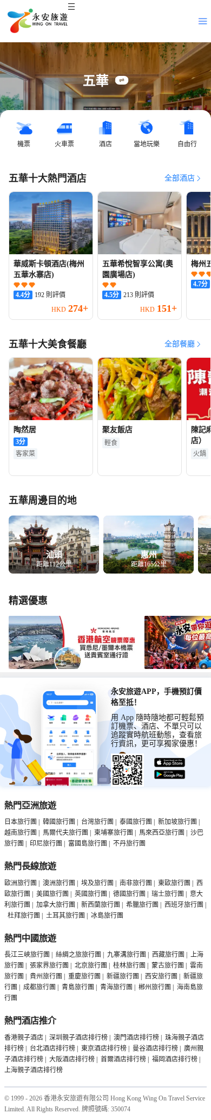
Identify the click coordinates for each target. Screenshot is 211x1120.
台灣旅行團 (97, 822)
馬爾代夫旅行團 (65, 832)
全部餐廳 (179, 344)
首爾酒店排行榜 (123, 1059)
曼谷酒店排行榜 (155, 1048)
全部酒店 (179, 178)
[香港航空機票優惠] (74, 667)
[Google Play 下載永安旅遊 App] (170, 775)
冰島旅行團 (107, 915)
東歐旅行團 (174, 883)
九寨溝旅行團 (126, 954)
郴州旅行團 (155, 987)
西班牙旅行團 (183, 905)
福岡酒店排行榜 (174, 1059)
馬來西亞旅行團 (161, 832)
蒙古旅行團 (167, 965)
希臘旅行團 (142, 905)
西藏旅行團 (168, 954)
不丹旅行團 (129, 843)
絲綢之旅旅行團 (78, 954)
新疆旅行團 (123, 976)
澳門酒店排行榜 (136, 1037)
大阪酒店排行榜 (72, 1059)
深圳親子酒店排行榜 (78, 1037)
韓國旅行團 (59, 822)
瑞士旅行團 (167, 894)
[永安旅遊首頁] (36, 21)
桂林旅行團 (129, 965)
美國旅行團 (52, 894)
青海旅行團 (116, 987)
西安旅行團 (161, 976)
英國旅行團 (91, 894)
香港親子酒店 (23, 1037)
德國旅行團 (129, 894)
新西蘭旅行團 (100, 905)
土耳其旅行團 (65, 915)
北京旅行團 (91, 965)
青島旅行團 (78, 987)
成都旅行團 (39, 987)
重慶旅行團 (84, 976)
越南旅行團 (20, 832)
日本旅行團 (20, 822)
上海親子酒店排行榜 (33, 1070)
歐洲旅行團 (20, 883)
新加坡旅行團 (177, 822)
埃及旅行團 (97, 883)
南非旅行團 (136, 883)
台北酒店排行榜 (52, 1048)
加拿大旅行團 (55, 905)
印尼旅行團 (46, 843)
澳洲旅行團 (59, 883)
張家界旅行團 (49, 965)
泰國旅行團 (136, 822)
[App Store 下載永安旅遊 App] (170, 763)
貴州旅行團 (46, 976)
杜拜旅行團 (24, 915)
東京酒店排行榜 (104, 1048)
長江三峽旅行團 (27, 954)
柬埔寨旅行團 (113, 832)
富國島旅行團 (87, 843)
